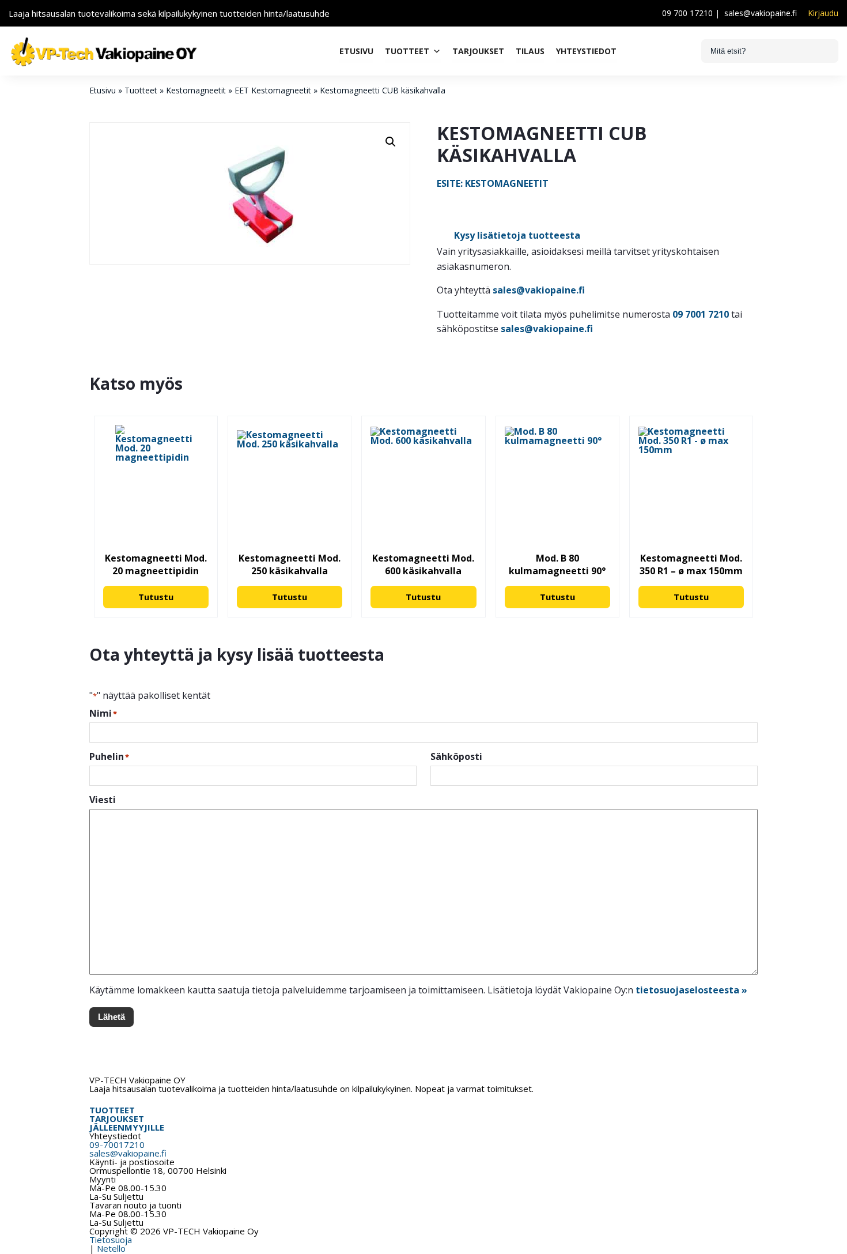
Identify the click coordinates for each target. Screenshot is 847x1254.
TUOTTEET (112, 1110)
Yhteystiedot (586, 51)
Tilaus (530, 51)
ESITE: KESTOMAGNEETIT (493, 183)
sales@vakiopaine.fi (760, 12)
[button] (390, 141)
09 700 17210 (687, 12)
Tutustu (155, 596)
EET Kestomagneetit (273, 90)
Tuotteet (407, 51)
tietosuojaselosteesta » (691, 990)
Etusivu (356, 51)
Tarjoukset (478, 51)
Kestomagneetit (196, 90)
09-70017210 (117, 1144)
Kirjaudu (823, 13)
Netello (111, 1248)
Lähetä (111, 1017)
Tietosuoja (110, 1239)
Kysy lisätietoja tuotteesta (517, 235)
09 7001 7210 (700, 314)
